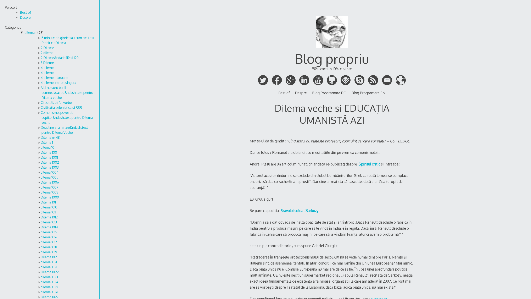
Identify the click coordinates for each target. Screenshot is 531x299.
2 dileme (47, 53)
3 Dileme (47, 63)
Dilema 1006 (50, 182)
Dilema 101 (48, 202)
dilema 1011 (48, 212)
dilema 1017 (49, 242)
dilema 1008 (49, 192)
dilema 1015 (49, 232)
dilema (30, 33)
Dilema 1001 (49, 157)
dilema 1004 (49, 172)
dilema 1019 (49, 252)
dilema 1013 (49, 222)
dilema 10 (47, 147)
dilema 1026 (49, 292)
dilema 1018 (49, 247)
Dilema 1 (47, 142)
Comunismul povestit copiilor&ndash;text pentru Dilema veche (67, 117)
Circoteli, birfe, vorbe (56, 102)
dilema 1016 (49, 237)
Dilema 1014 (49, 227)
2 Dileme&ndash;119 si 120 (60, 58)
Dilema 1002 (50, 162)
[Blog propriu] (332, 49)
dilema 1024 (49, 282)
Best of (284, 93)
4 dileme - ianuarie (54, 78)
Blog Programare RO (329, 93)
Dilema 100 (49, 152)
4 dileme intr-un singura (58, 83)
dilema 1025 (49, 287)
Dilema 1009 (50, 197)
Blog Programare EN (368, 93)
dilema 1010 (49, 207)
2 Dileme (47, 48)
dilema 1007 (49, 187)
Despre (301, 93)
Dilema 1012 (49, 217)
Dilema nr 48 (50, 137)
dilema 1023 (49, 277)
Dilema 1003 (50, 167)
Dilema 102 (49, 257)
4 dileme (47, 68)
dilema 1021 (49, 267)
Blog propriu (332, 58)
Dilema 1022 (50, 272)
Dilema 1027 (50, 297)
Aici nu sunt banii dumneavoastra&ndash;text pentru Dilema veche (67, 93)
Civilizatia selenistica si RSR (61, 107)
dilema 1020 (49, 262)
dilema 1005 (49, 177)
